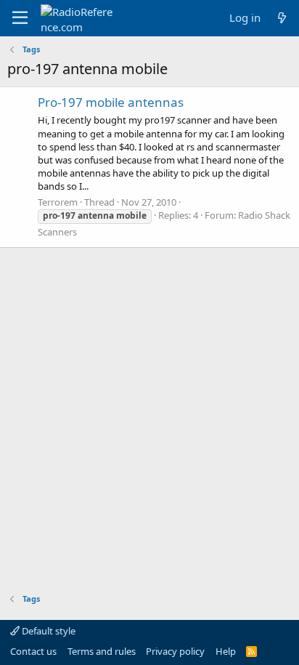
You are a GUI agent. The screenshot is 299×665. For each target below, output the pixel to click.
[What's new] (282, 17)
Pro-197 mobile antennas (111, 102)
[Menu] (20, 18)
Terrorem (58, 202)
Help (226, 651)
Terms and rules (101, 651)
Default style (47, 630)
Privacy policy (175, 651)
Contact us (33, 651)
